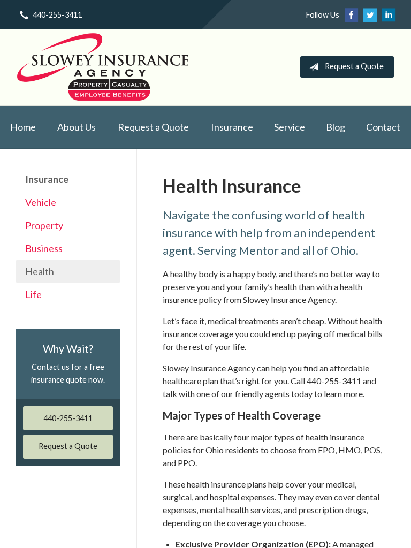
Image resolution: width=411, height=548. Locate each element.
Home (23, 127)
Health (39, 271)
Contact (383, 127)
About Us (76, 127)
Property (44, 225)
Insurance (232, 127)
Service (289, 127)
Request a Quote (354, 66)
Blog (335, 127)
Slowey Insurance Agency (102, 67)
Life (33, 294)
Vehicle (40, 202)
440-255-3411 (57, 14)
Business (44, 248)
